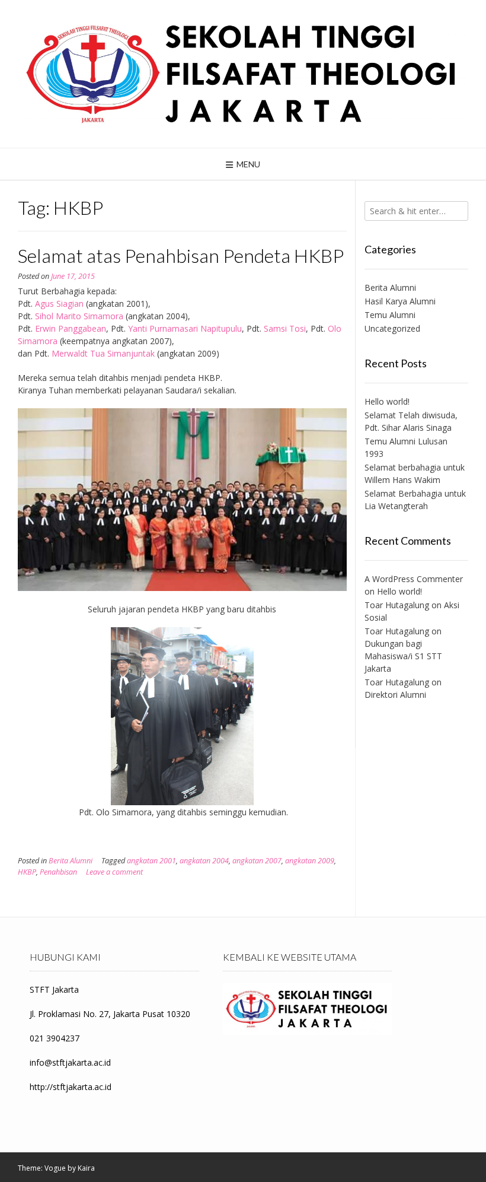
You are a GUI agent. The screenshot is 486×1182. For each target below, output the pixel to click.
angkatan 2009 (309, 861)
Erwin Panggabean (70, 328)
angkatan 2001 (151, 861)
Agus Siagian (59, 303)
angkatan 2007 (257, 861)
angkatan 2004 (204, 861)
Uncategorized (392, 328)
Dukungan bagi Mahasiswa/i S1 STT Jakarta (403, 656)
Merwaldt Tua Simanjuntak (103, 353)
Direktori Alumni (395, 694)
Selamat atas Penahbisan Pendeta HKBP (181, 255)
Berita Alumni (70, 861)
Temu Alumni (389, 314)
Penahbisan (58, 872)
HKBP (27, 872)
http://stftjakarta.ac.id (70, 1086)
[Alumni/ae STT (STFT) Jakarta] (243, 74)
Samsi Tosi (285, 328)
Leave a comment (114, 872)
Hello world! (387, 401)
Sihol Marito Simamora (79, 316)
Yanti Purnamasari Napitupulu (185, 328)
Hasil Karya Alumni (400, 301)
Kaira (86, 1168)
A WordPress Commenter (413, 578)
